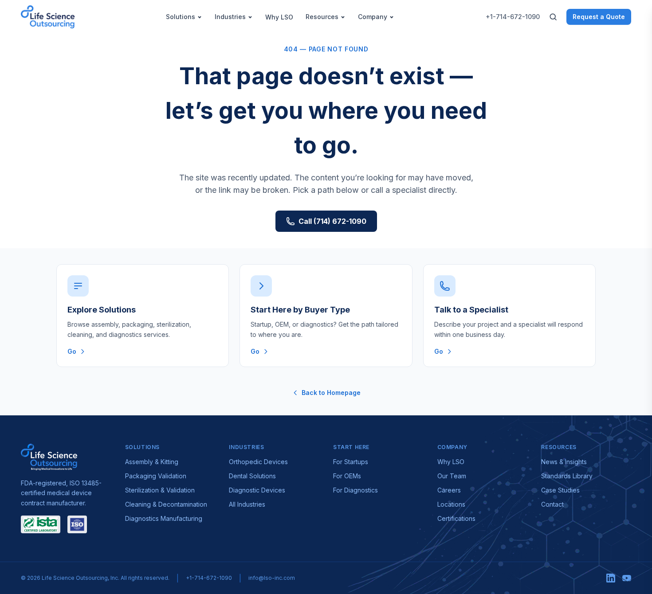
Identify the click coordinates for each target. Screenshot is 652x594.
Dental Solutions (252, 476)
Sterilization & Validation (160, 490)
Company (372, 16)
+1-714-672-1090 (513, 16)
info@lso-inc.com (271, 577)
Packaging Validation (155, 476)
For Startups (350, 461)
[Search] (553, 17)
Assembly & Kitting (151, 461)
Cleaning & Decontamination (166, 504)
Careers (449, 490)
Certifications (456, 518)
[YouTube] (626, 578)
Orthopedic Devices (258, 461)
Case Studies (560, 490)
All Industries (247, 504)
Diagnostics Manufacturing (163, 518)
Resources (322, 16)
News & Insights (564, 461)
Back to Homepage (331, 392)
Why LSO (279, 17)
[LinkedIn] (610, 578)
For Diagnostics (355, 490)
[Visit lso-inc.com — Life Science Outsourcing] (49, 457)
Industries (230, 16)
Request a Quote (599, 16)
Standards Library (567, 476)
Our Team (451, 476)
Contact (552, 504)
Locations (451, 504)
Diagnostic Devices (257, 490)
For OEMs (347, 476)
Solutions (180, 16)
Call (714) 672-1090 (332, 221)
